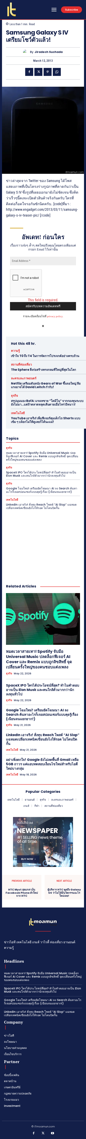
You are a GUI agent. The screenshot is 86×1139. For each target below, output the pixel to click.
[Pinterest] (48, 72)
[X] (38, 72)
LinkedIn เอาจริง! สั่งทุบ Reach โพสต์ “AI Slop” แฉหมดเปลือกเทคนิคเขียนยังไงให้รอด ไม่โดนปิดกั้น (41, 506)
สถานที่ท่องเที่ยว (21, 364)
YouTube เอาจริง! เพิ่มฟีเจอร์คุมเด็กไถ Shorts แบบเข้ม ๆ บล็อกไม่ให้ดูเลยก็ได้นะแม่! (45, 420)
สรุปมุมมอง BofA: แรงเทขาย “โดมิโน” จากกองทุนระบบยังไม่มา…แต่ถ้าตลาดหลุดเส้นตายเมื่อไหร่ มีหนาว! (47, 403)
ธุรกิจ (14, 395)
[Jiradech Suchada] (26, 52)
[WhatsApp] (57, 72)
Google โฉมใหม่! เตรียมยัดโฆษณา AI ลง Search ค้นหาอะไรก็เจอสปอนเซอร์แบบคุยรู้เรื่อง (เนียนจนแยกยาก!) (41, 490)
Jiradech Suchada (49, 52)
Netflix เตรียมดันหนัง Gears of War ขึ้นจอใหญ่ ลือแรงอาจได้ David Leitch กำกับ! (46, 385)
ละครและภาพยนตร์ (23, 378)
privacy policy (55, 316)
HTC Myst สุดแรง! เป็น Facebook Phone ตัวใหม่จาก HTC (22, 892)
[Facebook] (29, 72)
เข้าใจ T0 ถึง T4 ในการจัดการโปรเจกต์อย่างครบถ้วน (45, 356)
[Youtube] (52, 1133)
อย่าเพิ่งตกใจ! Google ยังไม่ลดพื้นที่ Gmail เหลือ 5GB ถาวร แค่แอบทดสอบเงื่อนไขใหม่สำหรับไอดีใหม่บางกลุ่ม (42, 764)
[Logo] (11, 9)
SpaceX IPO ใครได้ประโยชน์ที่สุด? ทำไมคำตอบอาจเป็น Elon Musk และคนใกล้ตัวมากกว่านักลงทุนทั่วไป (41, 474)
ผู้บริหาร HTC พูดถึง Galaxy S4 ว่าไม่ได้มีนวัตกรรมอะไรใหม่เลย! (64, 892)
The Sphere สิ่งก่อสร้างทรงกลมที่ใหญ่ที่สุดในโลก (43, 370)
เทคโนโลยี (18, 412)
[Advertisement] (43, 543)
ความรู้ (15, 350)
